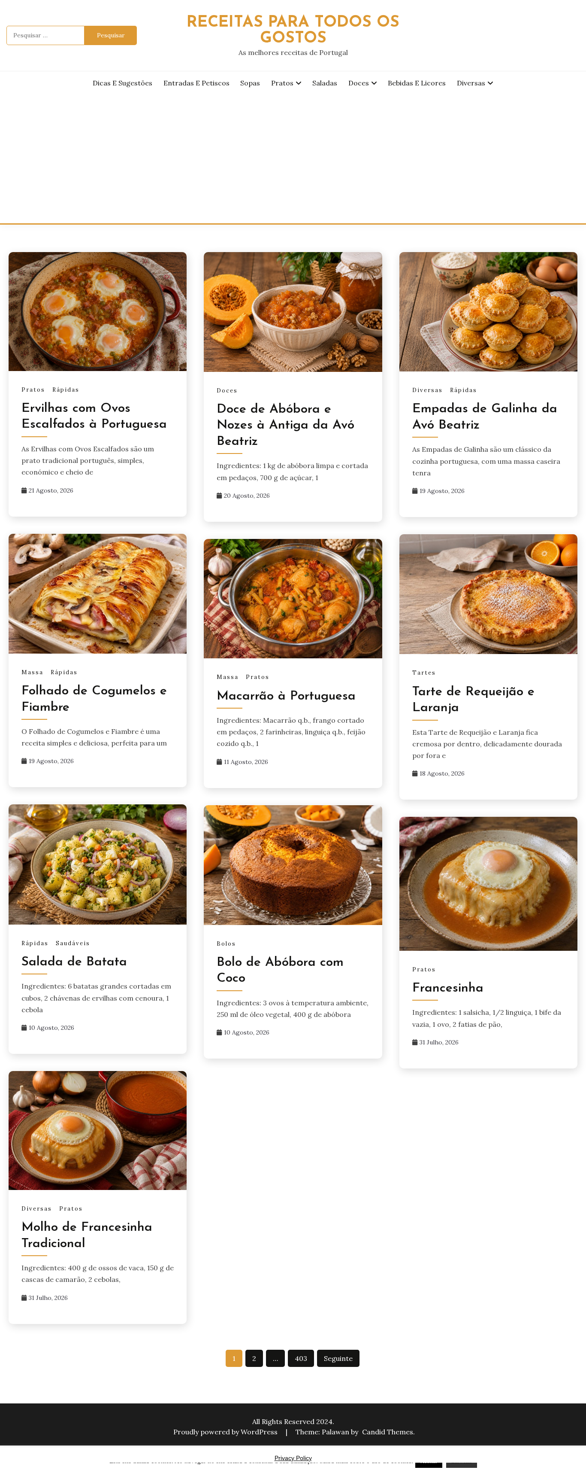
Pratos (282, 83)
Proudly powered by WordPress (226, 1431)
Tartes (424, 672)
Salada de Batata (74, 962)
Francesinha (447, 988)
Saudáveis (73, 943)
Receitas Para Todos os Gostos (293, 30)
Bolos (226, 943)
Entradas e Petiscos (196, 83)
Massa (32, 672)
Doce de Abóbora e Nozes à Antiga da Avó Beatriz (285, 425)
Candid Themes (387, 1431)
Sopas (250, 83)
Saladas (324, 83)
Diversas (471, 83)
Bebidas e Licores (417, 83)
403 (301, 1358)
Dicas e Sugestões (122, 83)
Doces (358, 83)
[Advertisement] (293, 159)
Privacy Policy (293, 1458)
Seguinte (338, 1358)
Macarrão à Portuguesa (286, 696)
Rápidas (65, 389)
